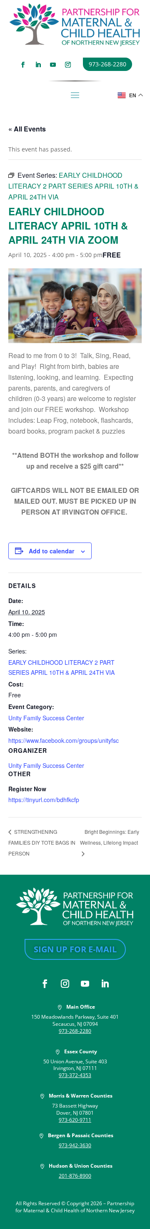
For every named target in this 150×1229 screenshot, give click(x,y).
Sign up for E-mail (75, 949)
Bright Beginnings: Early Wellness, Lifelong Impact (109, 837)
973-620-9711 (75, 1119)
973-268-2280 (107, 64)
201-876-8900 (75, 1175)
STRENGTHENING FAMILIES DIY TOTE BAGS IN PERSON (41, 842)
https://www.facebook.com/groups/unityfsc (63, 740)
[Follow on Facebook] (23, 65)
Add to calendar (51, 551)
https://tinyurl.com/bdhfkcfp (43, 799)
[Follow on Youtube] (53, 65)
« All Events (27, 129)
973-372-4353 (75, 1075)
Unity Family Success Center (46, 718)
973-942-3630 (75, 1145)
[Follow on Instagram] (68, 65)
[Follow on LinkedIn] (38, 65)
